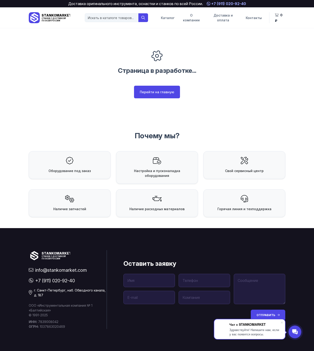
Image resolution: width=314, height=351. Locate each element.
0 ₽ (279, 18)
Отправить (266, 315)
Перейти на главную (157, 92)
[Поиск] (143, 17)
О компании (191, 17)
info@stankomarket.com (61, 270)
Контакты (254, 18)
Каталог (167, 18)
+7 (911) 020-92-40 (228, 3)
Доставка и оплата (223, 17)
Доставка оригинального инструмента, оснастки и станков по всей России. (135, 3)
